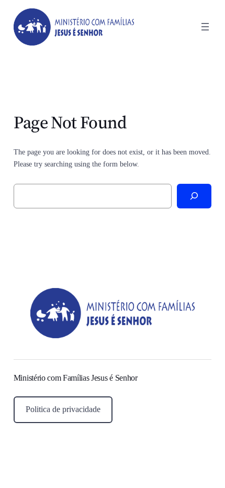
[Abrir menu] (205, 26)
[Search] (194, 196)
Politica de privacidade (63, 409)
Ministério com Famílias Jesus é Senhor (76, 377)
